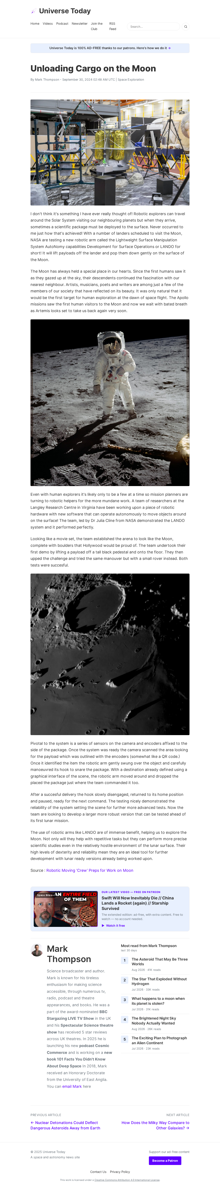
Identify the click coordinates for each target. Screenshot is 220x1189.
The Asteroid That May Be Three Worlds (160, 961)
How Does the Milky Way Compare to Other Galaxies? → (155, 1125)
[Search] (185, 26)
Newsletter (79, 23)
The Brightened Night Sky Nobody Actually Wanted (154, 1020)
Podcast (62, 23)
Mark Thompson (47, 79)
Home (35, 23)
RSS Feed (112, 26)
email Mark (72, 1086)
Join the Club (96, 26)
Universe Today (65, 11)
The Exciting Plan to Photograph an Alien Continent (159, 1040)
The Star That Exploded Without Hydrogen (159, 981)
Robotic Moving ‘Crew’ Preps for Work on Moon (89, 870)
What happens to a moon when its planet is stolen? (158, 1001)
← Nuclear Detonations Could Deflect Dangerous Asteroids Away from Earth (65, 1125)
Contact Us (98, 1172)
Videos (48, 23)
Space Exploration (131, 79)
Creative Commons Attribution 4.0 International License (127, 1179)
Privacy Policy (120, 1172)
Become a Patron (165, 1160)
